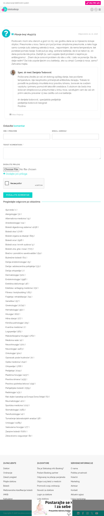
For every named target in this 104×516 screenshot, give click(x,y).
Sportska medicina (14, 405)
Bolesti (6, 486)
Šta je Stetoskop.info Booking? (50, 468)
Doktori (6, 468)
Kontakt (74, 490)
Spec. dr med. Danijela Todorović (35, 72)
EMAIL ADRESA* (59, 131)
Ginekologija (11, 305)
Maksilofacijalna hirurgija (16, 336)
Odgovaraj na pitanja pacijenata (51, 477)
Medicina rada (11, 340)
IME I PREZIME (10, 131)
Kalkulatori (8, 499)
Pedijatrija (9, 370)
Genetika (9, 301)
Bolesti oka (10, 231)
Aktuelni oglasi (77, 494)
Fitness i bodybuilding (15, 292)
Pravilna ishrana (12, 379)
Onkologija (10, 353)
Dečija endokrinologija (15, 262)
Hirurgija (9, 314)
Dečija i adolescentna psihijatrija (20, 266)
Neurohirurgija (12, 344)
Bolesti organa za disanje (16, 236)
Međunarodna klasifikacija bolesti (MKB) (17, 492)
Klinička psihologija (14, 323)
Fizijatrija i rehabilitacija (15, 297)
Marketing (75, 481)
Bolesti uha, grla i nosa (15, 249)
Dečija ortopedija (13, 270)
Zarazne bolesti (12, 431)
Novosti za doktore (45, 490)
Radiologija (10, 392)
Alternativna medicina (15, 218)
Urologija (9, 423)
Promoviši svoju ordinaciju (48, 486)
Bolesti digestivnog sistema (18, 227)
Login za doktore (44, 494)
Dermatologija (12, 275)
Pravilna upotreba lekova (17, 383)
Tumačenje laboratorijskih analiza (20, 418)
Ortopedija (10, 366)
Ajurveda (9, 210)
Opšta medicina (12, 362)
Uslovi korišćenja (78, 499)
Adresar (74, 486)
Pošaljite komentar (17, 195)
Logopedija (10, 331)
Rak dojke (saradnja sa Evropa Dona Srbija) (25, 397)
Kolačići (74, 477)
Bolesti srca (10, 240)
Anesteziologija (12, 223)
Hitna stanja (10, 318)
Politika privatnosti (79, 473)
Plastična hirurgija (13, 375)
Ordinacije (7, 473)
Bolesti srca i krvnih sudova (18, 244)
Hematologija (11, 310)
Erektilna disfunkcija (14, 284)
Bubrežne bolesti (13, 257)
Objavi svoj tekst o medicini (49, 481)
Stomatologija (11, 410)
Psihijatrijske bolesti (14, 388)
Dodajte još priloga (16, 173)
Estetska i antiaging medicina (18, 288)
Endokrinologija (12, 279)
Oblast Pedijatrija (17, 115)
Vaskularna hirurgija (14, 427)
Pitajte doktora (9, 481)
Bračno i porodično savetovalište (20, 253)
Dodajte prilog (11, 164)
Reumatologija (12, 401)
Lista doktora (43, 499)
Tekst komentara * (13, 145)
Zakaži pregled (10, 477)
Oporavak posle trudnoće (17, 357)
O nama (74, 468)
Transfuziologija (12, 414)
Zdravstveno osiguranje (16, 436)
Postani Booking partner (47, 473)
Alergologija (11, 214)
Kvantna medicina (13, 327)
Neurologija (10, 349)
